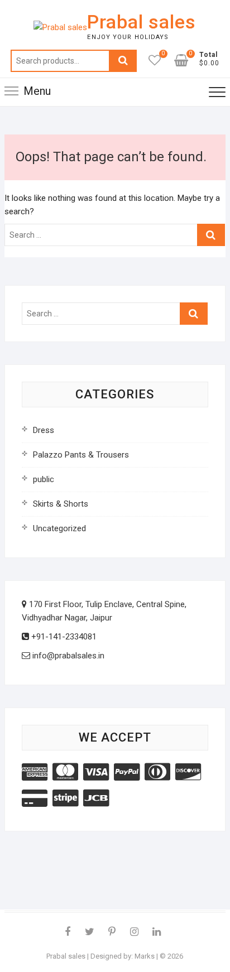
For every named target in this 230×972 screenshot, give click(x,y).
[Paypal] (127, 772)
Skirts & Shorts (60, 504)
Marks (145, 956)
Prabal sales (141, 21)
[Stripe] (65, 798)
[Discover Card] (188, 772)
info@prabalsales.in (67, 656)
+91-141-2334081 (63, 637)
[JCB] (96, 798)
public (43, 479)
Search (123, 61)
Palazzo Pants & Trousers (81, 455)
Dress (43, 430)
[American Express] (34, 772)
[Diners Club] (157, 772)
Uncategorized (59, 528)
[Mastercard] (65, 772)
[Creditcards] (34, 798)
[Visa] (96, 772)
